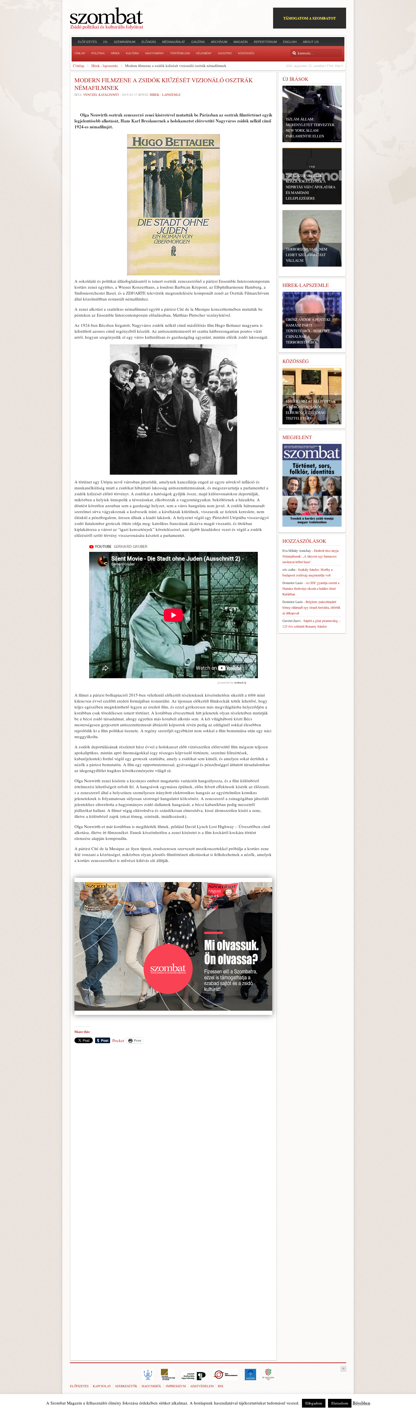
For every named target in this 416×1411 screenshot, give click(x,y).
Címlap (78, 65)
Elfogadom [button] (313, 1403)
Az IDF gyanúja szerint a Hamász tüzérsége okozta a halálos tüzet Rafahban (310, 588)
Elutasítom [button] (339, 1403)
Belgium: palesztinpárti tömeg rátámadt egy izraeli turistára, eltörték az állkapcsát (311, 607)
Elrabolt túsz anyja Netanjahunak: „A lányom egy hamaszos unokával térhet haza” (310, 556)
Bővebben (361, 1403)
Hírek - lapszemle (104, 65)
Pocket (118, 1040)
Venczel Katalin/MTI (101, 94)
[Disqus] (173, 1126)
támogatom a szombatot (309, 18)
